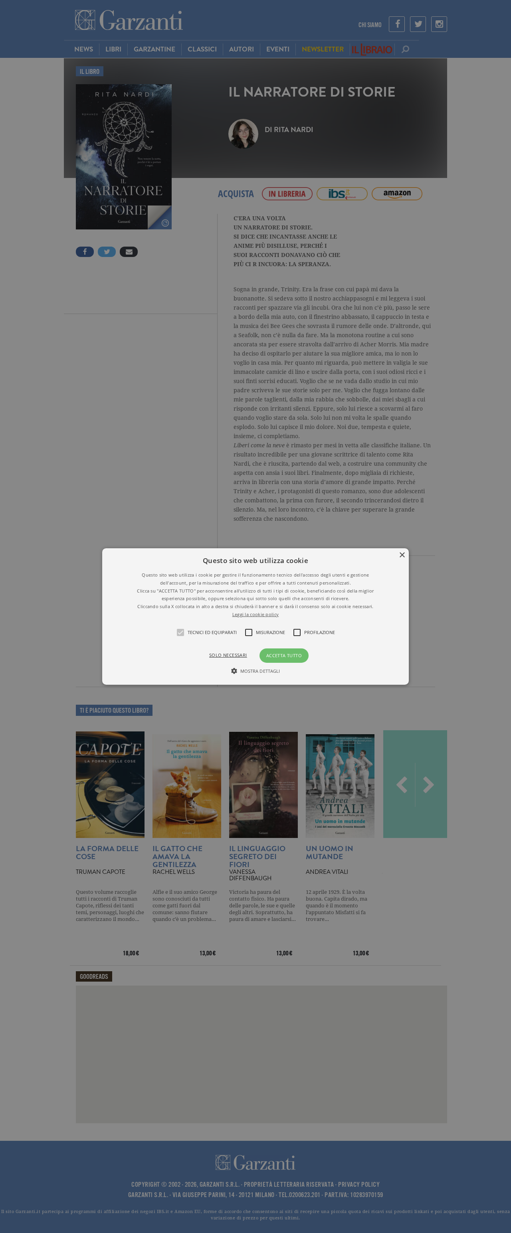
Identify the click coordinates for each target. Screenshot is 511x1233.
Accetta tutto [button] (284, 655)
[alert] (255, 616)
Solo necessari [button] (228, 655)
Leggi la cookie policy (255, 614)
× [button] (402, 555)
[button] (255, 616)
